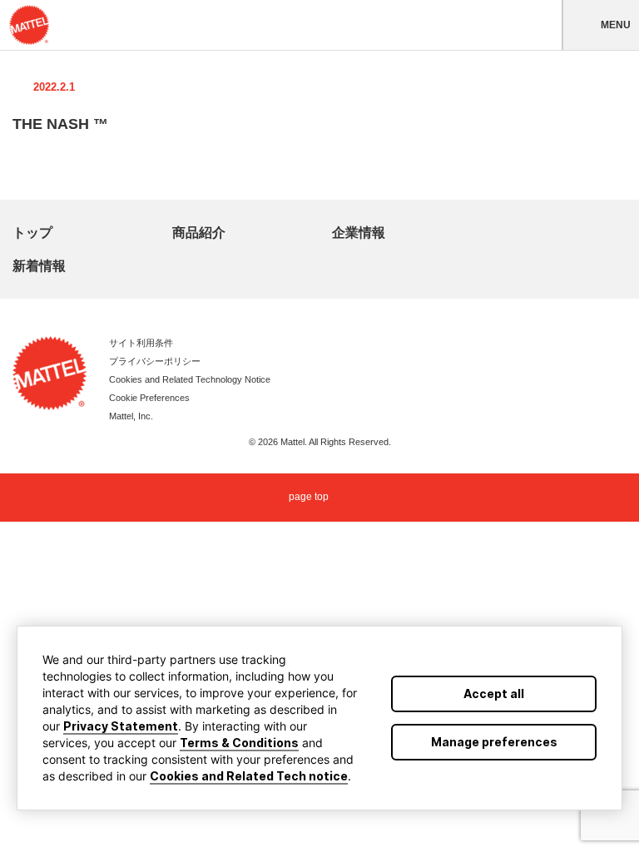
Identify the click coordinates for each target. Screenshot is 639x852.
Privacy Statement (120, 726)
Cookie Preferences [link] (149, 398)
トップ (32, 232)
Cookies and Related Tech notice (249, 776)
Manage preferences (494, 742)
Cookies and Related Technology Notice (189, 379)
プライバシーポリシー (155, 361)
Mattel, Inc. (131, 416)
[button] (600, 25)
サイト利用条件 (141, 343)
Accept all (493, 693)
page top (309, 497)
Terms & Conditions (239, 743)
